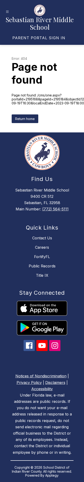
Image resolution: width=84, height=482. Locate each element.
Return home (25, 119)
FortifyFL (42, 256)
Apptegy (52, 475)
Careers (42, 247)
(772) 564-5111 (55, 209)
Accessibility (42, 388)
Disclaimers (55, 382)
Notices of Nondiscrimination (40, 376)
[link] (38, 37)
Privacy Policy (29, 382)
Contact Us (42, 238)
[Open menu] (7, 11)
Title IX (42, 275)
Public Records (42, 266)
